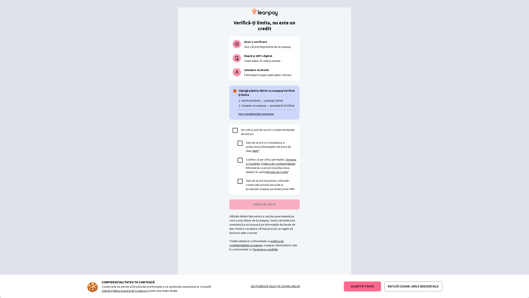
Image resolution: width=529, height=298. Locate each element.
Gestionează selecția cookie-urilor (275, 286)
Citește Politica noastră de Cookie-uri (125, 291)
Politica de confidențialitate (278, 164)
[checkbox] (235, 130)
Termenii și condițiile (265, 250)
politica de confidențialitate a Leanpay (256, 243)
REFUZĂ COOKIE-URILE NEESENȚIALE (413, 286)
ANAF (255, 151)
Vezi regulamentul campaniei (256, 114)
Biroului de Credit (277, 172)
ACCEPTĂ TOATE (362, 286)
